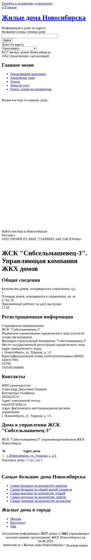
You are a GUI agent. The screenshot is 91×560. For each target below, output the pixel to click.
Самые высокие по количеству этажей (37, 493)
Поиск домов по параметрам (30, 89)
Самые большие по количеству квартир (38, 485)
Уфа (13, 526)
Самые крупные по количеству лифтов (38, 497)
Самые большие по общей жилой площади (41, 489)
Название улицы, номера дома (24, 32)
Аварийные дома (22, 78)
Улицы (15, 81)
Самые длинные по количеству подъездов (40, 501)
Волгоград (17, 522)
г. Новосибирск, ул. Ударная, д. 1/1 (31, 455)
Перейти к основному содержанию (27, 3)
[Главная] (9, 7)
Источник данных (77, 545)
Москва (15, 519)
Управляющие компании (28, 74)
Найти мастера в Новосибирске (24, 231)
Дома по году (20, 85)
